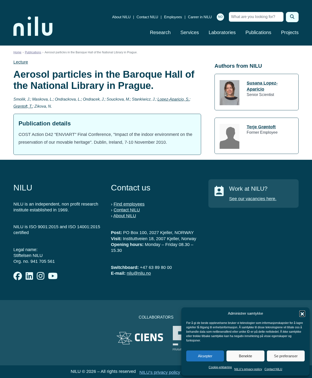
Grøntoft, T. (22, 106)
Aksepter (205, 356)
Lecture (20, 62)
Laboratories (222, 32)
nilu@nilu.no (139, 273)
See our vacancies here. (252, 198)
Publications (258, 32)
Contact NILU (273, 369)
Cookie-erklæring (220, 367)
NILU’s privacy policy (248, 369)
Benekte (245, 356)
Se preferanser (286, 356)
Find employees (129, 204)
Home (17, 52)
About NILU (121, 17)
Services (189, 32)
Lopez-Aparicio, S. (173, 99)
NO (220, 17)
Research (160, 32)
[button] (302, 313)
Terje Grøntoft (261, 126)
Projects (290, 32)
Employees (173, 17)
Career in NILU (200, 17)
